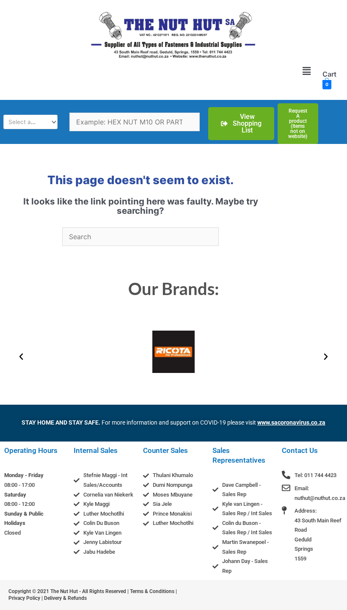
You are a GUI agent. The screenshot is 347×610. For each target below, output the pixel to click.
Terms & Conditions (152, 591)
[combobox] (30, 122)
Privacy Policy (24, 598)
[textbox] (27, 122)
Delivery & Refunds (65, 598)
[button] (306, 71)
